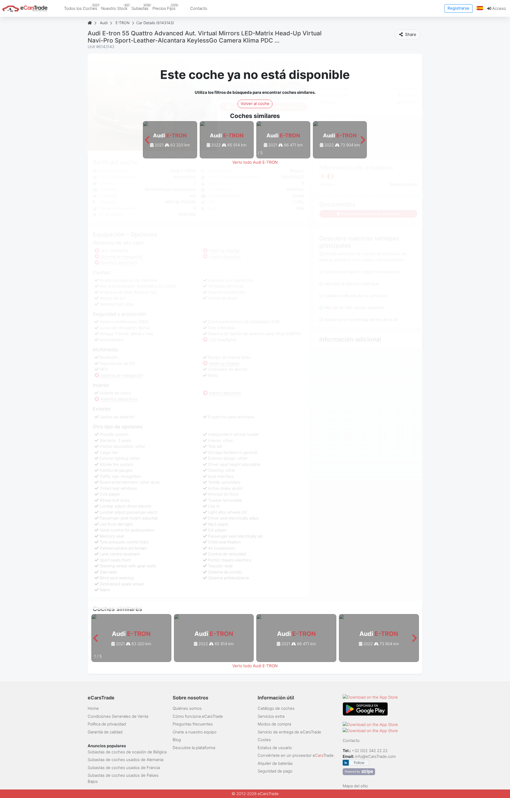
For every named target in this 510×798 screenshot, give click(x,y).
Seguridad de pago (275, 771)
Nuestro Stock (115, 7)
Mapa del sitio (355, 785)
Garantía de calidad (105, 731)
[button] (480, 8)
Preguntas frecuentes (193, 724)
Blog (177, 739)
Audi (104, 22)
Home (93, 708)
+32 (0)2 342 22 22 (370, 750)
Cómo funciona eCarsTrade (198, 716)
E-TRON (123, 22)
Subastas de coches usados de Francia (124, 767)
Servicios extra (271, 716)
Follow (359, 762)
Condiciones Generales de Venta (118, 716)
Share (410, 34)
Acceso (498, 8)
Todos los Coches (81, 7)
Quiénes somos (187, 708)
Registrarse (458, 8)
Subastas (140, 7)
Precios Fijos (164, 7)
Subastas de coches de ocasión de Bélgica (127, 751)
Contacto (198, 8)
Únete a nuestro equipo (194, 731)
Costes (264, 739)
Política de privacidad (107, 724)
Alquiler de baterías (275, 763)
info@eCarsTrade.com (375, 756)
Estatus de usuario (275, 747)
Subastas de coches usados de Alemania (125, 759)
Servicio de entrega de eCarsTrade (289, 731)
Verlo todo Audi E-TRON (255, 162)
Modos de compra (274, 724)
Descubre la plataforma (194, 747)
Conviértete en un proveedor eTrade (296, 755)
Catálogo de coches (276, 708)
